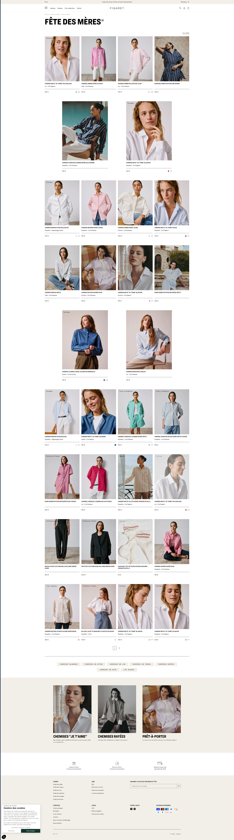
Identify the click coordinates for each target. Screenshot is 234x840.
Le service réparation (98, 793)
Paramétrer (11, 831)
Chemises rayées (166, 664)
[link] (117, 2)
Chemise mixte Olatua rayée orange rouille (134, 503)
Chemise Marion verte (53, 294)
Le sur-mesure (57, 814)
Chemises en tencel (142, 664)
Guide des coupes (58, 787)
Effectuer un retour (97, 787)
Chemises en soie (108, 670)
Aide (93, 781)
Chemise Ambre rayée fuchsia (92, 85)
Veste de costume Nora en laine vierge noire (97, 566)
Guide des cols (57, 790)
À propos (56, 805)
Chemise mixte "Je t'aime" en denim (93, 438)
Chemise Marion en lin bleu (136, 373)
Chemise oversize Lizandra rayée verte (132, 438)
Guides (55, 781)
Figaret (178, 834)
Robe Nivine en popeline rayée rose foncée (60, 501)
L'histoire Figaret (58, 808)
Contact (55, 817)
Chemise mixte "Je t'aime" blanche (138, 164)
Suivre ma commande (98, 790)
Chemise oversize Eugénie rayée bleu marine (78, 164)
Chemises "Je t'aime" (70, 736)
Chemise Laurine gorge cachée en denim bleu (78, 373)
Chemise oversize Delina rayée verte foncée (170, 438)
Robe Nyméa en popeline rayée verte (167, 292)
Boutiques (184, 2)
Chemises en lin (117, 664)
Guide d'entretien (58, 799)
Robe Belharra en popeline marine (167, 83)
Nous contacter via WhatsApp (61, 820)
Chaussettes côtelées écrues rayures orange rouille (132, 567)
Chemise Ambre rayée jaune (128, 229)
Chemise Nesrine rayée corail (92, 229)
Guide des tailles (58, 784)
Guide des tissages (58, 796)
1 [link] (114, 648)
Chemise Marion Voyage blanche (57, 229)
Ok (179, 786)
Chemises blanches (69, 664)
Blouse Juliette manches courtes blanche (97, 633)
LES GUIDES (129, 670)
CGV (93, 808)
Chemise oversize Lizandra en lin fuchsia (96, 503)
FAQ (93, 784)
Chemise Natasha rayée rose (91, 294)
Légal (94, 805)
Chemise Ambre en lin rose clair (129, 85)
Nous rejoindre (57, 823)
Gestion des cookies (98, 814)
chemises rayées (111, 736)
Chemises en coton (94, 664)
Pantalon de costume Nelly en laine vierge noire (61, 567)
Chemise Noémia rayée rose (164, 568)
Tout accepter (30, 831)
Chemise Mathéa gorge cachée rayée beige (60, 633)
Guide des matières (58, 793)
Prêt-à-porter (154, 736)
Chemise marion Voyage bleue (56, 438)
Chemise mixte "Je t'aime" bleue (165, 229)
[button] (46, 8)
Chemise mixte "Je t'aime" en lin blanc (58, 85)
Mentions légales (96, 811)
